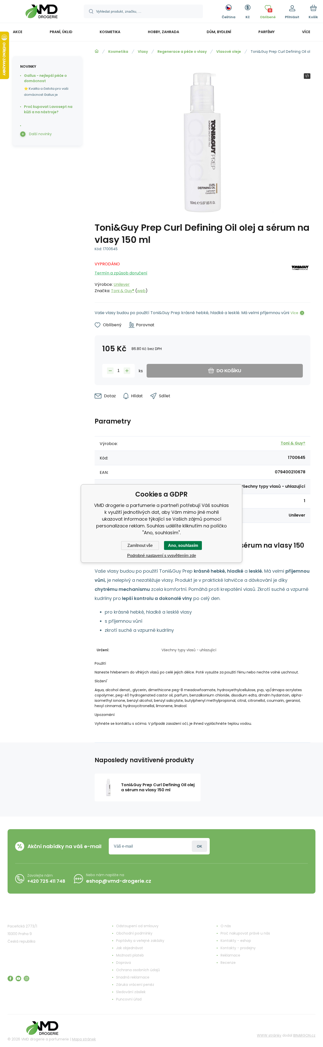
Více (294, 312)
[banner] (41, 12)
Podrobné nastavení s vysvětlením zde (161, 555)
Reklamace (230, 955)
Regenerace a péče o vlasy (182, 51)
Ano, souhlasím (183, 545)
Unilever (122, 284)
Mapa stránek (84, 1039)
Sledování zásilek (131, 991)
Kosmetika (118, 51)
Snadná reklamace (132, 977)
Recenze (228, 962)
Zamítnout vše (140, 545)
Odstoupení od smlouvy (137, 925)
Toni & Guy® (122, 291)
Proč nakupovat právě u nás (245, 933)
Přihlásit (199, 846)
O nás (226, 925)
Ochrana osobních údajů (138, 969)
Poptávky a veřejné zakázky (140, 940)
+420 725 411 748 (46, 881)
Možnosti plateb (130, 955)
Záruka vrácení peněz (135, 984)
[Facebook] (10, 978)
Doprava (123, 962)
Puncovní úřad (129, 999)
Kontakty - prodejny (238, 947)
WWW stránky (269, 1035)
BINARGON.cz (304, 1035)
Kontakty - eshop (236, 940)
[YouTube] (18, 978)
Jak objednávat (129, 947)
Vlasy (143, 51)
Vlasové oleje (228, 51)
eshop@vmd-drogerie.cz (118, 881)
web (141, 291)
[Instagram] (26, 978)
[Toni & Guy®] (300, 276)
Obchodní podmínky (134, 933)
